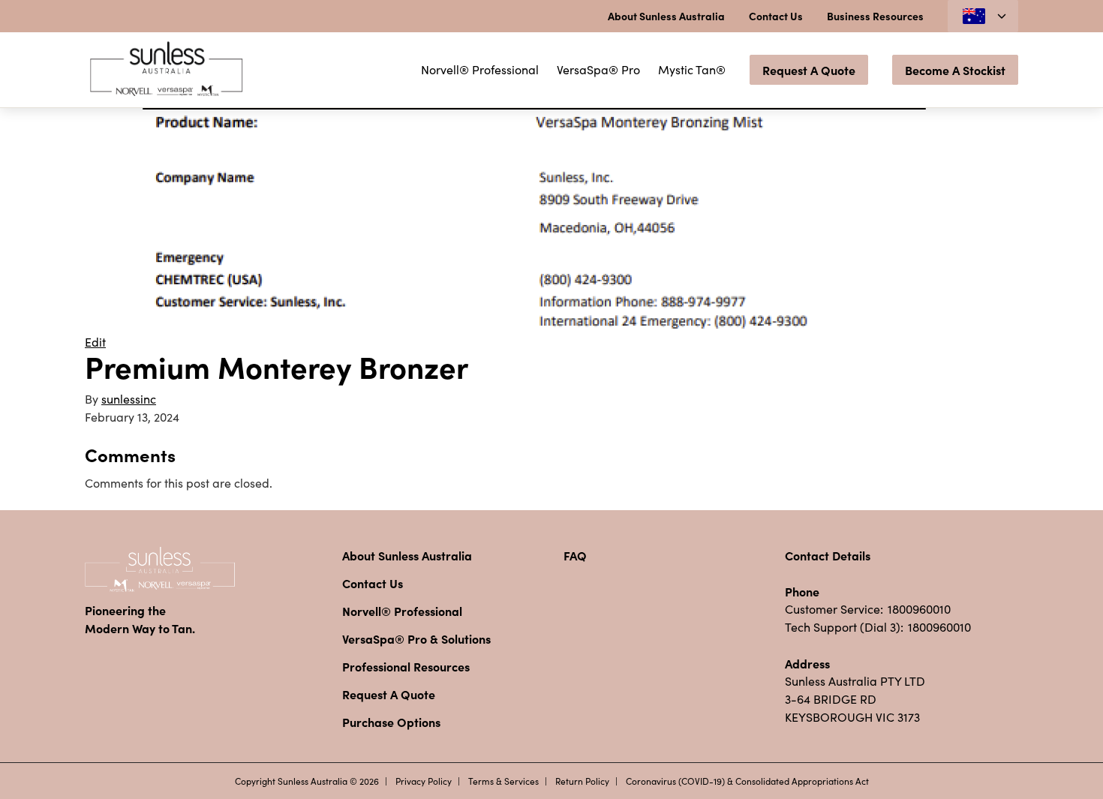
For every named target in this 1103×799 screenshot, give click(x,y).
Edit (95, 342)
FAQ (575, 555)
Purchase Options (391, 721)
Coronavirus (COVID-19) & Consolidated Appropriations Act (747, 781)
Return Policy (582, 781)
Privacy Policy (423, 781)
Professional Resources (406, 666)
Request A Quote (808, 70)
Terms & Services (503, 781)
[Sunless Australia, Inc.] (167, 70)
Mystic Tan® (692, 69)
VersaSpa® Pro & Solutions (416, 638)
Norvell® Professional (480, 69)
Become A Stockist (955, 70)
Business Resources (875, 15)
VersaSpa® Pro (598, 69)
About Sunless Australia (666, 15)
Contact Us (776, 15)
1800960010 (919, 609)
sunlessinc (128, 399)
